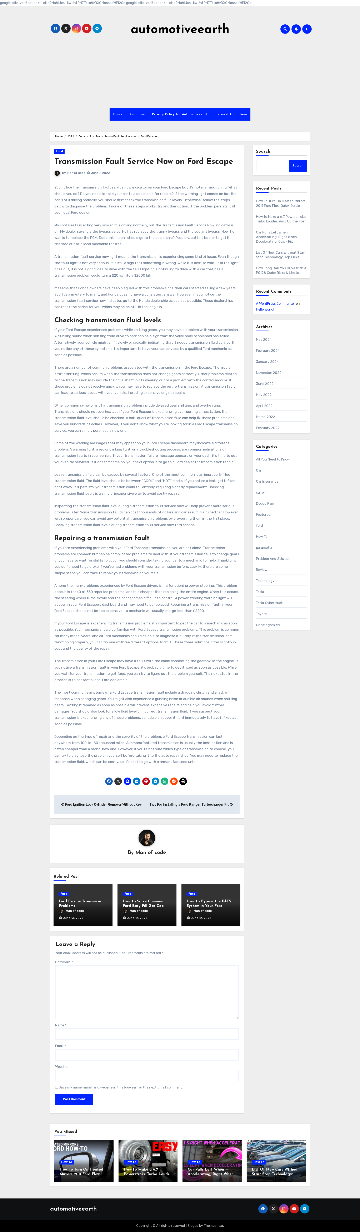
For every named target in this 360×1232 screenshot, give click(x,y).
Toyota (261, 614)
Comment (64, 962)
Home (117, 114)
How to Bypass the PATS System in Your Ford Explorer (209, 906)
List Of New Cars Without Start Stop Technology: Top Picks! (275, 1174)
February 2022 (268, 428)
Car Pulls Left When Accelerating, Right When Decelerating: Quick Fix (276, 236)
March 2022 (265, 417)
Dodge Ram (265, 504)
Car (259, 470)
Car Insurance (267, 481)
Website (61, 1067)
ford (59, 151)
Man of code (76, 173)
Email (60, 1046)
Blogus (193, 1226)
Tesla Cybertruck (269, 603)
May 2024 (264, 340)
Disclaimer (137, 114)
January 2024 (267, 362)
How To (262, 537)
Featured (263, 515)
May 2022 (264, 395)
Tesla (260, 592)
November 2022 (269, 373)
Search (263, 152)
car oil (261, 492)
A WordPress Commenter (275, 304)
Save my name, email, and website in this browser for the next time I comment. (121, 1087)
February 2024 (268, 351)
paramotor (264, 548)
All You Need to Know (273, 459)
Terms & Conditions (231, 114)
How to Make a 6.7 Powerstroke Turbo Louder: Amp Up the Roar (148, 1174)
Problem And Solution (273, 559)
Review (262, 570)
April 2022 (264, 406)
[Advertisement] (180, 73)
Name (60, 1025)
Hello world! (265, 309)
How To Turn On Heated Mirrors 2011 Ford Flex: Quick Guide (81, 1174)
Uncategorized (268, 625)
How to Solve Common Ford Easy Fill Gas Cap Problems (143, 906)
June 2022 (265, 384)
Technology (265, 581)
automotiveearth (180, 30)
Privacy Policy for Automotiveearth (181, 114)
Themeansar (213, 1226)
